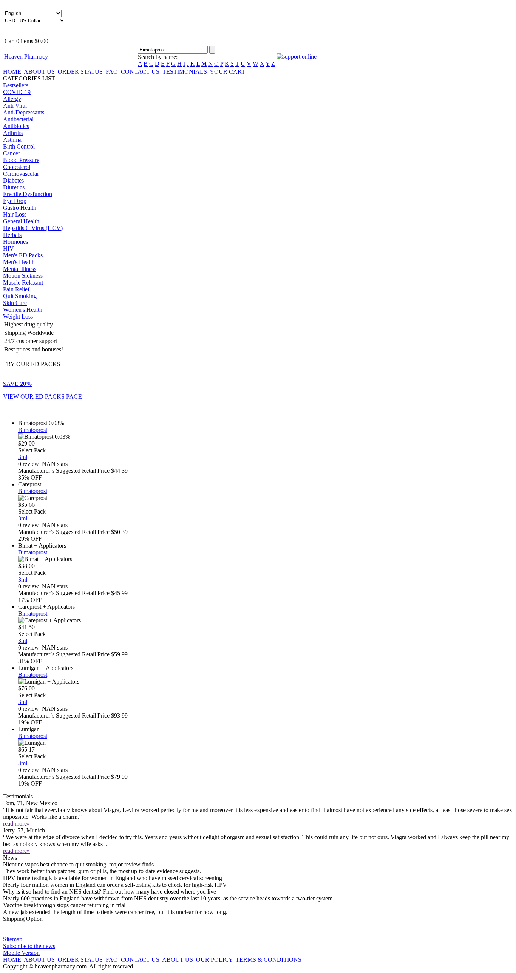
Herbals (12, 235)
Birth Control (19, 146)
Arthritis (13, 133)
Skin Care (15, 303)
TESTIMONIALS (184, 71)
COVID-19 (17, 92)
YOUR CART (227, 71)
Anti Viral (15, 105)
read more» (16, 823)
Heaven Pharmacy (26, 56)
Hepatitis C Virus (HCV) (33, 228)
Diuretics (14, 187)
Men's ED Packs (23, 255)
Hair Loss (14, 214)
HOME (12, 71)
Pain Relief (16, 289)
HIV (8, 248)
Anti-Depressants (23, 112)
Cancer (11, 153)
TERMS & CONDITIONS (268, 959)
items (25, 41)
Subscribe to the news (29, 946)
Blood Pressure (21, 160)
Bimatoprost (32, 430)
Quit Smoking (20, 296)
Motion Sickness (23, 275)
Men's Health (19, 262)
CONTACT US (140, 71)
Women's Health (22, 309)
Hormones (15, 241)
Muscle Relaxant (23, 282)
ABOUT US (39, 71)
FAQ (112, 71)
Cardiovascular (21, 173)
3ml (22, 457)
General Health (21, 221)
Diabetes (13, 180)
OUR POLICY (214, 959)
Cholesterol (16, 167)
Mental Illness (19, 269)
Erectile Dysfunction (27, 194)
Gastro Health (19, 207)
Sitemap (12, 939)
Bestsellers (15, 85)
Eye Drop (14, 201)
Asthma (12, 139)
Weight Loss (18, 316)
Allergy (12, 99)
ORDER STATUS (80, 71)
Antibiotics (16, 126)
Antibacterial (18, 119)
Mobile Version (21, 953)
